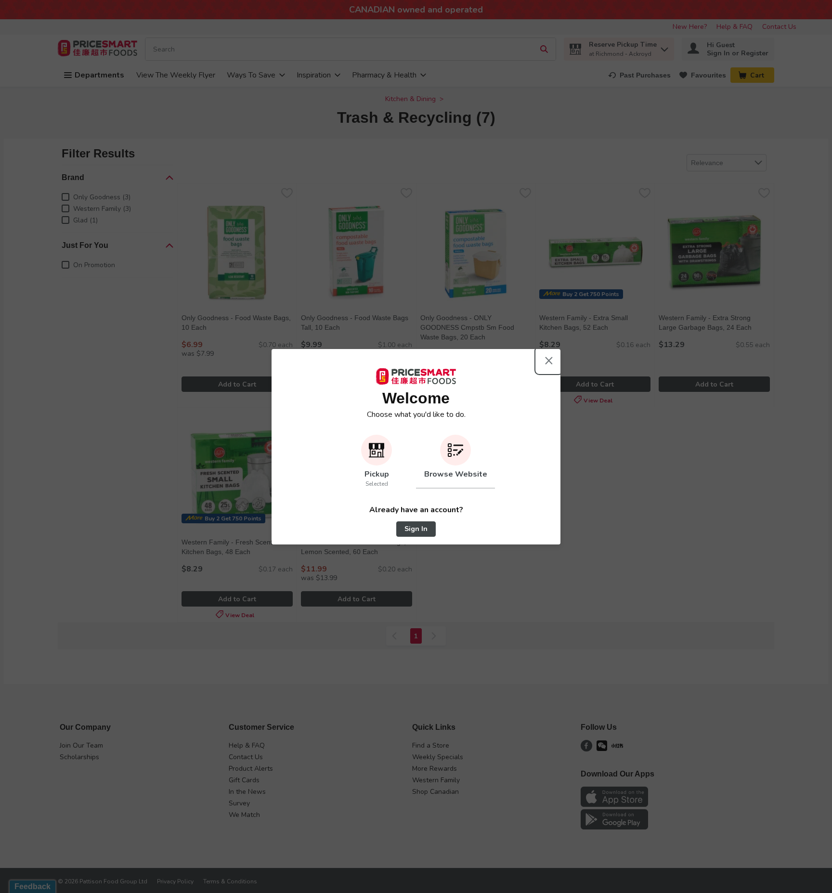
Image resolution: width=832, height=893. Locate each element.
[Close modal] (548, 360)
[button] (376, 462)
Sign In (416, 528)
